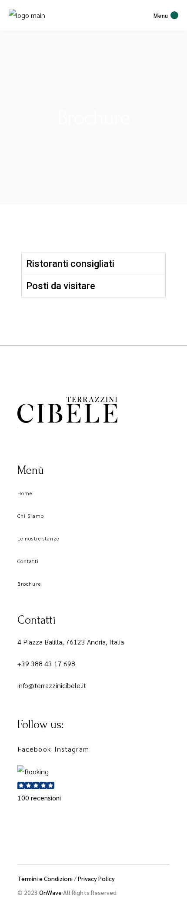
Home (24, 492)
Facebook (34, 748)
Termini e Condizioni (45, 878)
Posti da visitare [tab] (60, 285)
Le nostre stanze (38, 538)
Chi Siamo (30, 515)
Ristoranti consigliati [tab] (70, 263)
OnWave (51, 892)
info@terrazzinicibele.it (51, 685)
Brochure (29, 583)
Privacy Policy (96, 878)
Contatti (28, 560)
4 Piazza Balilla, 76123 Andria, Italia (70, 641)
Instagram (71, 748)
